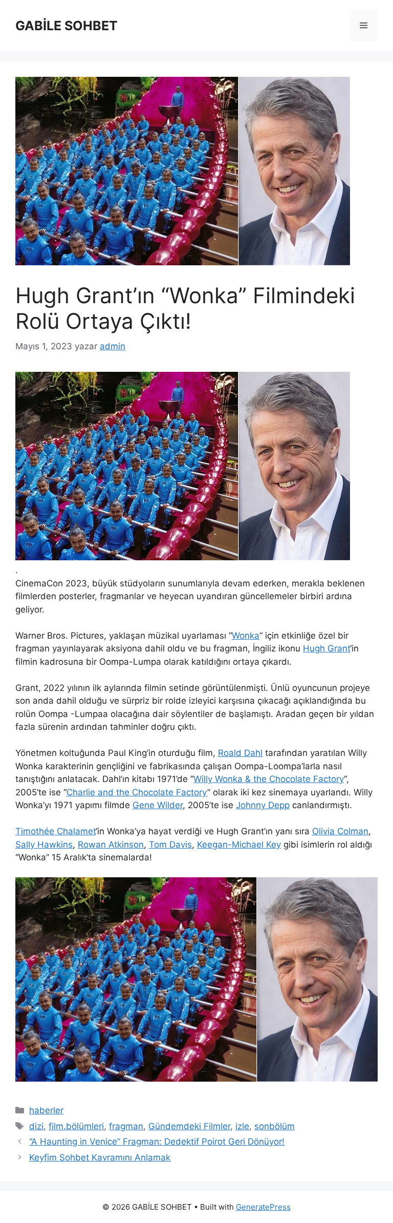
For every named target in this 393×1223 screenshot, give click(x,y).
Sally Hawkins (44, 844)
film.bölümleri (76, 1126)
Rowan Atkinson (111, 844)
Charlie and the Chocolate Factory (137, 792)
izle (242, 1126)
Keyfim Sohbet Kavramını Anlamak (99, 1157)
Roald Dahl (240, 753)
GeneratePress (263, 1207)
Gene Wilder (158, 805)
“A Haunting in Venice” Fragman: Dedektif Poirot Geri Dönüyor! (157, 1141)
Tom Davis (170, 844)
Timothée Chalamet (55, 831)
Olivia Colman (340, 831)
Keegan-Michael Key (239, 844)
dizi (36, 1126)
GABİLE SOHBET (66, 25)
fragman (126, 1126)
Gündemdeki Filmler (189, 1126)
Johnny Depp (263, 805)
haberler (46, 1110)
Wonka (245, 635)
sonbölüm (274, 1126)
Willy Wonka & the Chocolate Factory (268, 779)
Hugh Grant (326, 648)
